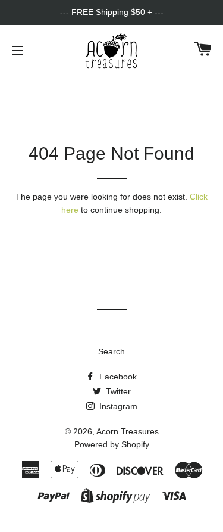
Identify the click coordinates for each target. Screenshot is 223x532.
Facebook (117, 376)
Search (111, 351)
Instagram (117, 406)
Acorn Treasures (127, 431)
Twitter (117, 391)
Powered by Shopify (111, 444)
